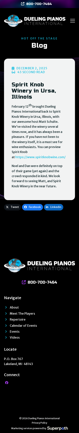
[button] (72, 20)
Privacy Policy (39, 422)
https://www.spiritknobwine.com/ (40, 157)
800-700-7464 (39, 4)
